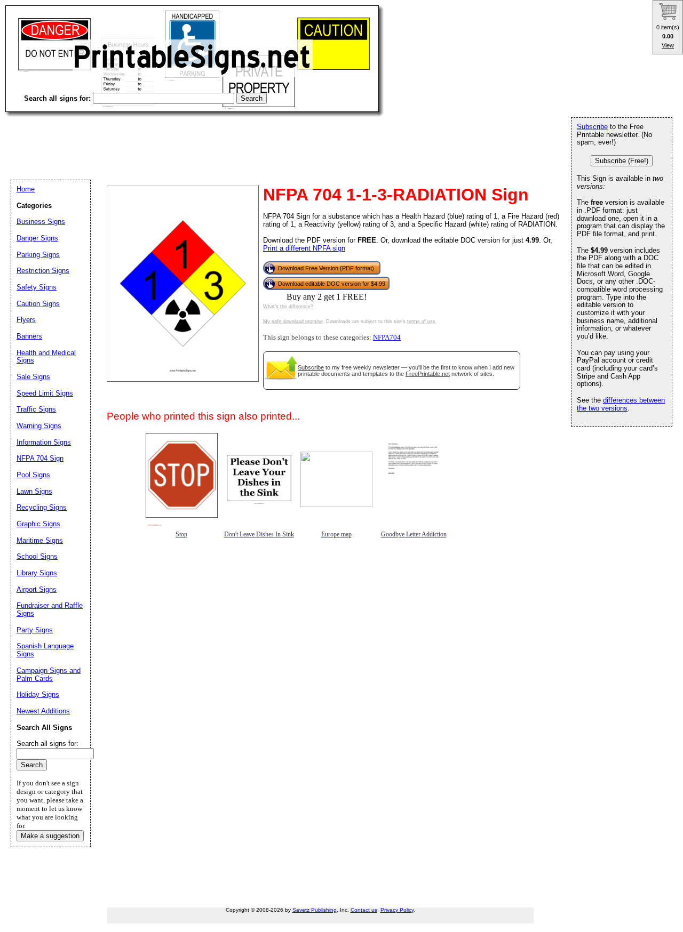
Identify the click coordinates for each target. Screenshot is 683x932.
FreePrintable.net (428, 374)
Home (26, 189)
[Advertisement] (199, 139)
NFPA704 (387, 337)
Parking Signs (38, 255)
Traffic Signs (36, 409)
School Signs (37, 556)
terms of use (421, 321)
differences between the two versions (621, 404)
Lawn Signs (34, 491)
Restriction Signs (43, 271)
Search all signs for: (47, 744)
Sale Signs (33, 377)
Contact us (364, 910)
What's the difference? (288, 306)
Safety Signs (37, 287)
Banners (29, 336)
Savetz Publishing (314, 910)
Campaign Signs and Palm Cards (49, 674)
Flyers (26, 320)
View (668, 45)
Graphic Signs (38, 524)
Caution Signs (38, 304)
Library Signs (37, 573)
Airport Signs (37, 589)
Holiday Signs (38, 694)
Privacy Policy (397, 910)
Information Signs (44, 442)
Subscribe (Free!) (621, 161)
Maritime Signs (40, 540)
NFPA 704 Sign (40, 458)
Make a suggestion (50, 836)
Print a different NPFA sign (304, 248)
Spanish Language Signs (45, 650)
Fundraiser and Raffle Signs (50, 609)
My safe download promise (293, 321)
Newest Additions (43, 711)
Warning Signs (39, 426)
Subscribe (311, 367)
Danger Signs (37, 238)
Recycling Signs (42, 507)
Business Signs (41, 222)
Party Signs (35, 630)
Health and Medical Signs (46, 357)
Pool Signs (33, 475)
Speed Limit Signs (45, 393)
